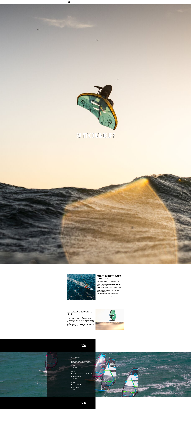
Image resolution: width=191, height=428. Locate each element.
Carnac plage (114, 296)
